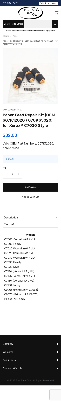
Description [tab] (11, 217)
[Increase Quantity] (18, 174)
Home (6, 36)
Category (8, 344)
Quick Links (9, 360)
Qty (5, 167)
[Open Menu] (7, 13)
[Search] (55, 24)
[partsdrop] (30, 12)
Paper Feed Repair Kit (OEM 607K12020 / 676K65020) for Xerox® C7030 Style (30, 42)
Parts (15, 36)
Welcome (8, 352)
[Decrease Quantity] (6, 174)
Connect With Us (12, 368)
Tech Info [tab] (9, 224)
